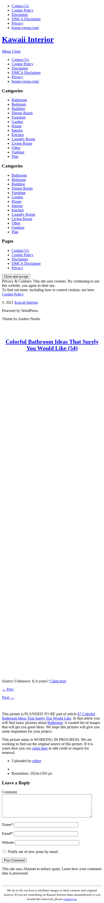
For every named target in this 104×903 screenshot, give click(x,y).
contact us (70, 899)
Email (7, 833)
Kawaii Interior (28, 39)
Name (7, 825)
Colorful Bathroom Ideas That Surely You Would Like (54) (52, 345)
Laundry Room (23, 139)
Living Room (22, 143)
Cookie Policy (22, 10)
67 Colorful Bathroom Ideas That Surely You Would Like (48, 716)
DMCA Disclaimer (26, 19)
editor (36, 761)
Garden (17, 122)
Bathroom (19, 100)
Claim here (58, 681)
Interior (17, 130)
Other (16, 148)
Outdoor (18, 152)
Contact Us (20, 6)
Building (18, 109)
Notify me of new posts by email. (33, 852)
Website (8, 842)
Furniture (19, 117)
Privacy (17, 23)
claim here (40, 748)
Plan (15, 156)
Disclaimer (20, 15)
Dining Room (22, 113)
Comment (9, 792)
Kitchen (18, 135)
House (17, 126)
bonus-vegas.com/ (25, 28)
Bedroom (19, 104)
